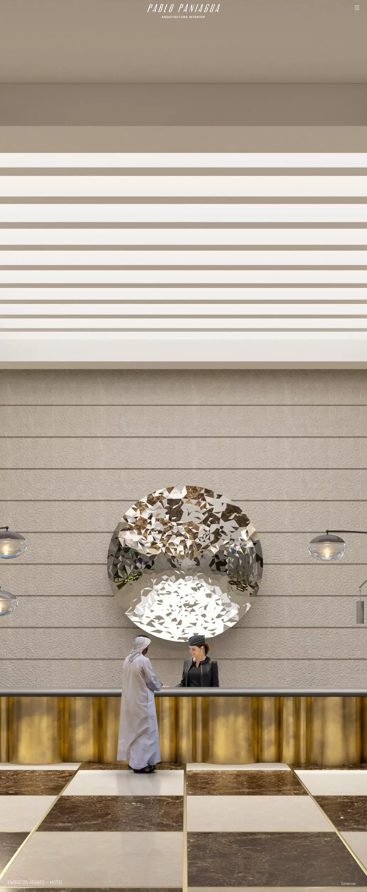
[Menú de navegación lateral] (357, 7)
